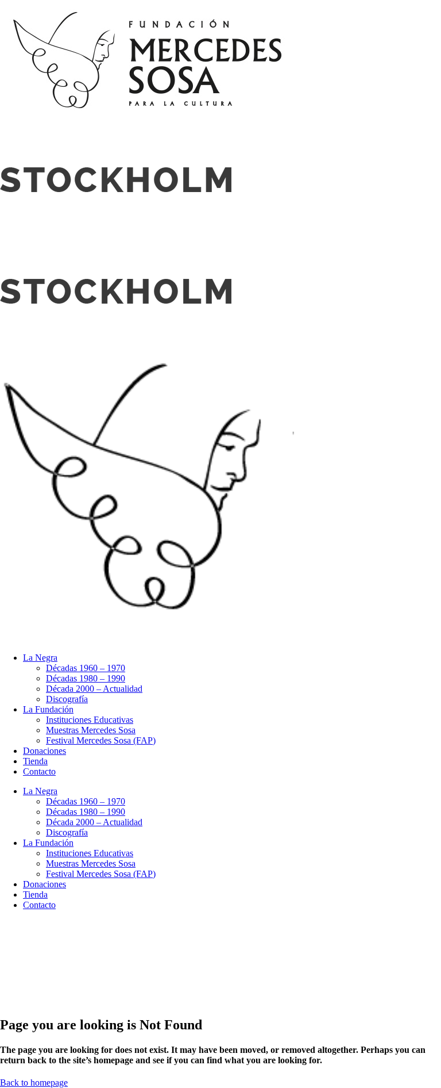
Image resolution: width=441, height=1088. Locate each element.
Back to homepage (34, 1082)
